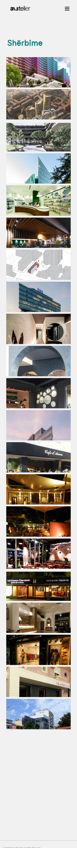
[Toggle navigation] (66, 8)
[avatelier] (20, 7)
